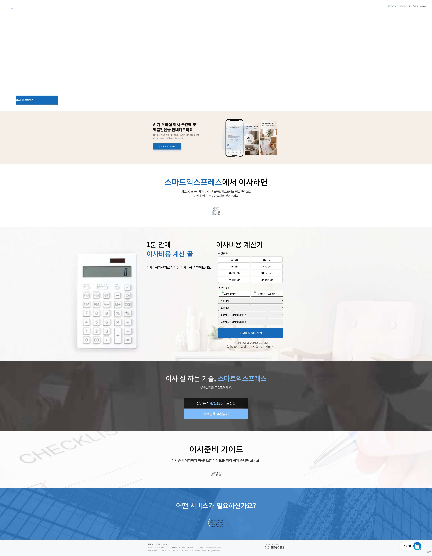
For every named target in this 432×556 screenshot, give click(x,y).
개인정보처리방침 (161, 544)
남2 (266, 259)
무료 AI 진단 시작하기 (169, 146)
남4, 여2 (234, 279)
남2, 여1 (266, 266)
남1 (234, 259)
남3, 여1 (234, 273)
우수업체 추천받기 (25, 100)
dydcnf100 (205, 550)
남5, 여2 (266, 279)
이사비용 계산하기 (251, 333)
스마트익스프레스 (63, 10)
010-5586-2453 (176, 547)
